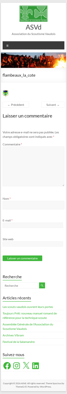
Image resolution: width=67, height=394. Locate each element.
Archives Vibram (13, 335)
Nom (7, 198)
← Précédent (15, 104)
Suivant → (53, 104)
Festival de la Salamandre (19, 341)
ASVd (34, 27)
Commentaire (12, 144)
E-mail (7, 220)
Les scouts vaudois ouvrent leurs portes (28, 306)
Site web (8, 239)
